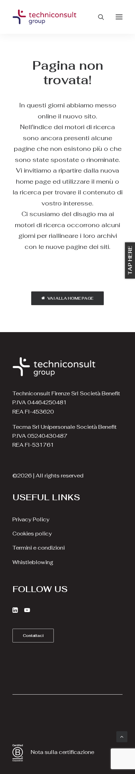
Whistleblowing (32, 562)
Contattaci (33, 635)
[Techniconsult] (44, 17)
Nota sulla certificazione (62, 752)
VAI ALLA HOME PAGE (70, 298)
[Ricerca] (98, 17)
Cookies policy (32, 533)
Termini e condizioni (38, 547)
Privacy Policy (31, 519)
